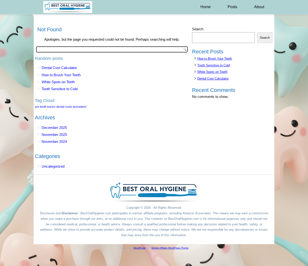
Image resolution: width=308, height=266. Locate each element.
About (259, 7)
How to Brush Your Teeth (61, 75)
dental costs (64, 106)
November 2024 (54, 141)
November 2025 (54, 135)
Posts (232, 7)
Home (205, 7)
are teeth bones (45, 106)
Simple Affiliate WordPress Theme (170, 248)
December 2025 (54, 128)
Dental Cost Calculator (59, 68)
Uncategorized (53, 166)
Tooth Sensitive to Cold (59, 89)
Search (197, 29)
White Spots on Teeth (58, 82)
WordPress (140, 248)
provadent (79, 106)
